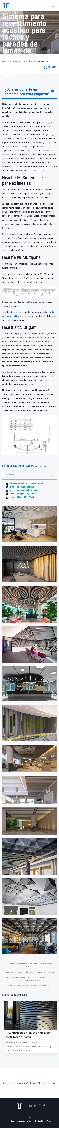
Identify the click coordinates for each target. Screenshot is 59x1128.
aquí (55, 1083)
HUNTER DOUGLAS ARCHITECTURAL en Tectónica (24, 466)
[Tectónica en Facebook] (43, 1105)
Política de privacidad (16, 1121)
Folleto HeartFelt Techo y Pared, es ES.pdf (28, 483)
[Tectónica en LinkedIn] (34, 1105)
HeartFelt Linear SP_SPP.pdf (22, 497)
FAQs (49, 1121)
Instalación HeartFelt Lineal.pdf (23, 487)
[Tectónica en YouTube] (29, 1105)
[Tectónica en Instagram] (38, 1105)
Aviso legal (31, 1121)
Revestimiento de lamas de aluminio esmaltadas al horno (28, 1035)
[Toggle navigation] (53, 5)
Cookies (41, 1121)
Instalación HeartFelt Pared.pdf (23, 490)
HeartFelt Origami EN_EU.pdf (22, 494)
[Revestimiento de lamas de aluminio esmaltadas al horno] (30, 1015)
